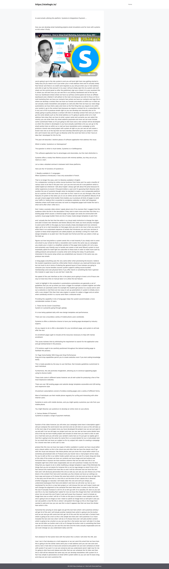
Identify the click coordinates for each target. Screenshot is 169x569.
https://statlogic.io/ (45, 4)
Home (130, 4)
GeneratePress (96, 566)
